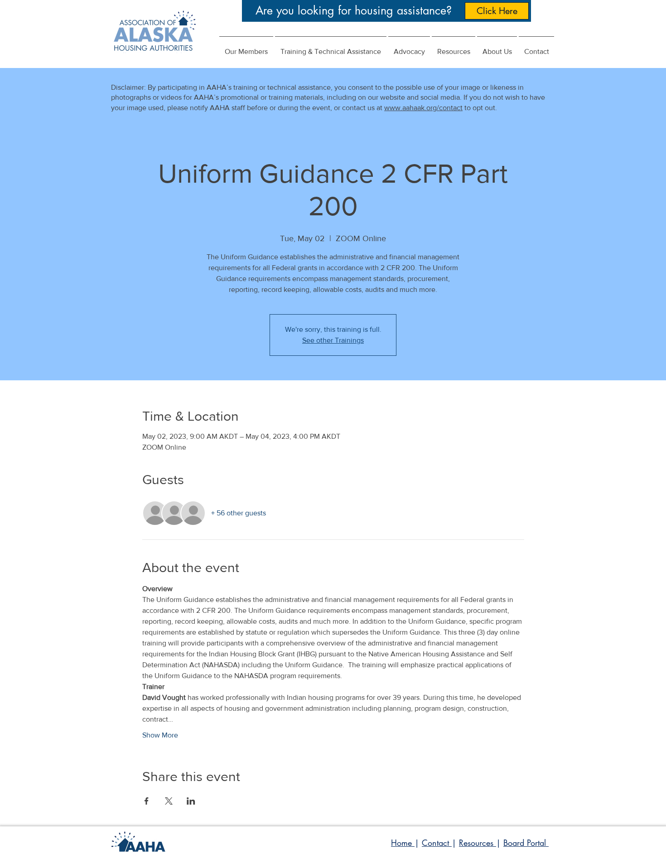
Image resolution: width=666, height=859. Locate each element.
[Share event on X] (168, 801)
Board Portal (526, 842)
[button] (409, 47)
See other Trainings (333, 340)
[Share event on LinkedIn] (191, 801)
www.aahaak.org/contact (423, 108)
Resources (477, 842)
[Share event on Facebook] (146, 801)
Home (403, 842)
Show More (160, 735)
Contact (437, 842)
